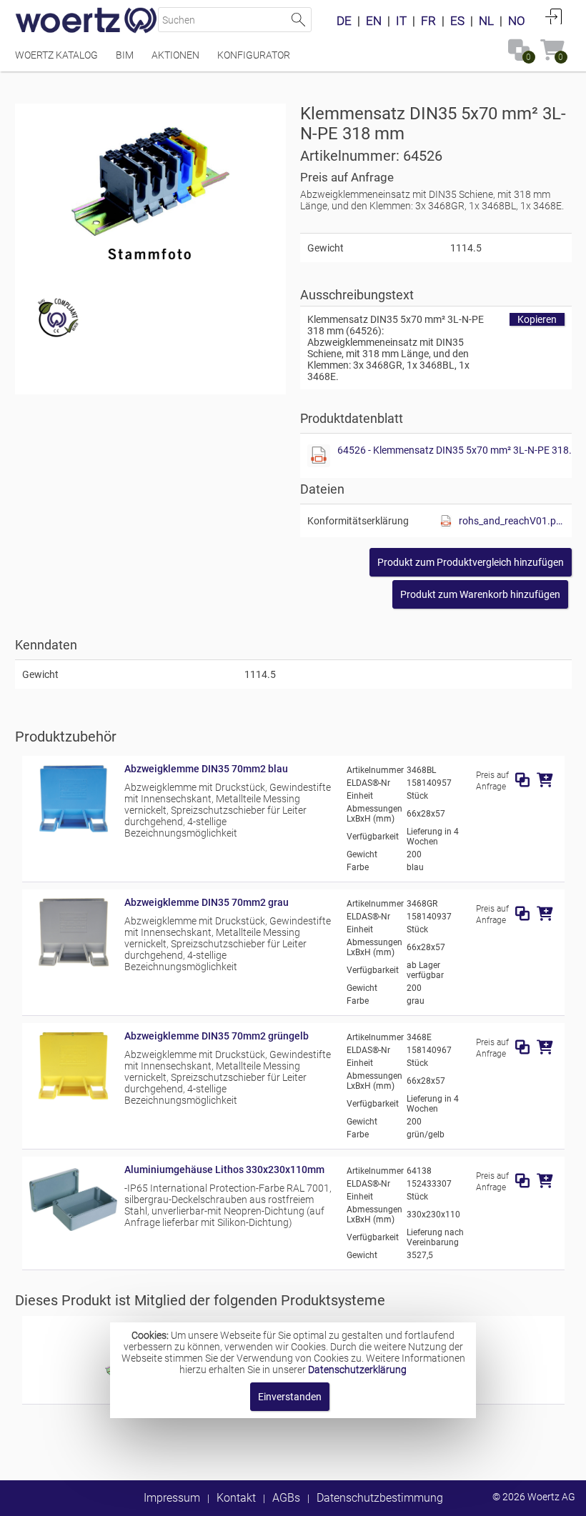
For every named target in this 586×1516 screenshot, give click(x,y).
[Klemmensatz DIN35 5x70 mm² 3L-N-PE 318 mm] (151, 188)
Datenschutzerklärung (357, 1369)
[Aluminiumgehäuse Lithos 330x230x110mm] (73, 1231)
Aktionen (175, 55)
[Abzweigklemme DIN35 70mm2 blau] (73, 831)
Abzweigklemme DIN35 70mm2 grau (206, 902)
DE (344, 21)
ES (457, 21)
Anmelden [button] (554, 16)
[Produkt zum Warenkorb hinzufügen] (545, 780)
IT (401, 21)
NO (516, 21)
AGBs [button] (286, 1498)
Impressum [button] (172, 1498)
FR (428, 21)
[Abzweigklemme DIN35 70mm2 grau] (73, 964)
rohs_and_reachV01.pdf (512, 521)
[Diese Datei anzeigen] (318, 455)
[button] (470, 562)
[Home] (86, 21)
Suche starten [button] (299, 19)
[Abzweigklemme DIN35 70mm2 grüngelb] (73, 1098)
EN (374, 21)
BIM (125, 55)
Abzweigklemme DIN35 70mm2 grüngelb (216, 1036)
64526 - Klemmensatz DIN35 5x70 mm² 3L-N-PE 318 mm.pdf (456, 450)
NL (486, 21)
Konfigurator (253, 55)
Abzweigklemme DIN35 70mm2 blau (206, 768)
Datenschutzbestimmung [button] (380, 1498)
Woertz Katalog (56, 55)
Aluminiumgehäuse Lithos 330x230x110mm (224, 1169)
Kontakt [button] (236, 1498)
